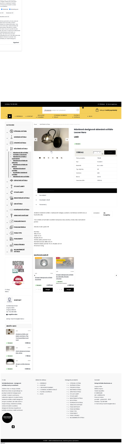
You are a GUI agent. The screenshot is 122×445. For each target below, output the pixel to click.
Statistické (5, 9)
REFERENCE (19, 116)
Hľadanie (47, 110)
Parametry (43, 205)
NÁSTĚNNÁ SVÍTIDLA (45, 124)
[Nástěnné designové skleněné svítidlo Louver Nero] (51, 139)
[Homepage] (10, 116)
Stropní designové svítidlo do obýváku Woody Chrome (64, 277)
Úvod (35, 124)
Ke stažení (42, 195)
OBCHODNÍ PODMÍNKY (41, 116)
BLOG (90, 116)
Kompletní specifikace (46, 191)
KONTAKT (30, 116)
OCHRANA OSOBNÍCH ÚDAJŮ (60, 116)
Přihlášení (102, 104)
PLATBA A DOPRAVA (77, 116)
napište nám (12, 314)
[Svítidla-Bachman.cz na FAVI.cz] (18, 280)
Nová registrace (112, 104)
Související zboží (44, 200)
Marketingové (14, 9)
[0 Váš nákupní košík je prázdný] (106, 110)
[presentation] (35, 139)
